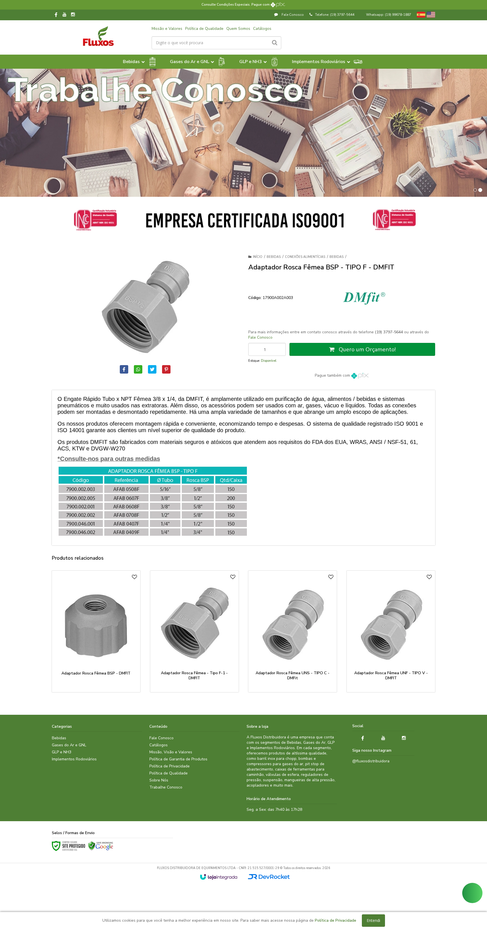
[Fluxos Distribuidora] (98, 36)
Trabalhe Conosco (165, 787)
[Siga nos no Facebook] (56, 15)
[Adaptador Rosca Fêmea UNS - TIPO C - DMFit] (293, 631)
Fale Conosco (292, 14)
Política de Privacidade (169, 766)
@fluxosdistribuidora (370, 761)
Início (257, 257)
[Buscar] (274, 42)
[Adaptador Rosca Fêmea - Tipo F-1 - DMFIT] (194, 631)
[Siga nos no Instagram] (73, 15)
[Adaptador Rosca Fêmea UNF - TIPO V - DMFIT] (391, 631)
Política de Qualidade (204, 28)
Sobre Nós (158, 780)
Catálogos (262, 28)
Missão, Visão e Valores (170, 752)
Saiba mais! (99, 661)
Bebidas (274, 257)
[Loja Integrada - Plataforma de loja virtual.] (218, 877)
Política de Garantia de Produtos (178, 759)
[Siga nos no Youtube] (64, 15)
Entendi (373, 920)
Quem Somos (238, 28)
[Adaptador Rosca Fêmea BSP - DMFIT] (96, 631)
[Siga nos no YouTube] (383, 738)
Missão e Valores (167, 28)
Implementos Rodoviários (74, 759)
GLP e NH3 (61, 752)
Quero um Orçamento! (366, 349)
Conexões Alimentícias (305, 257)
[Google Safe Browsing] (100, 846)
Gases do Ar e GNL (69, 745)
